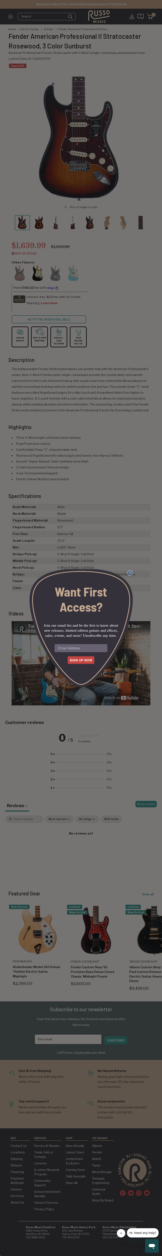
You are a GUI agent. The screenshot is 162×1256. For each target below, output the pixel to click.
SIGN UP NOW (81, 660)
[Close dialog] (130, 573)
